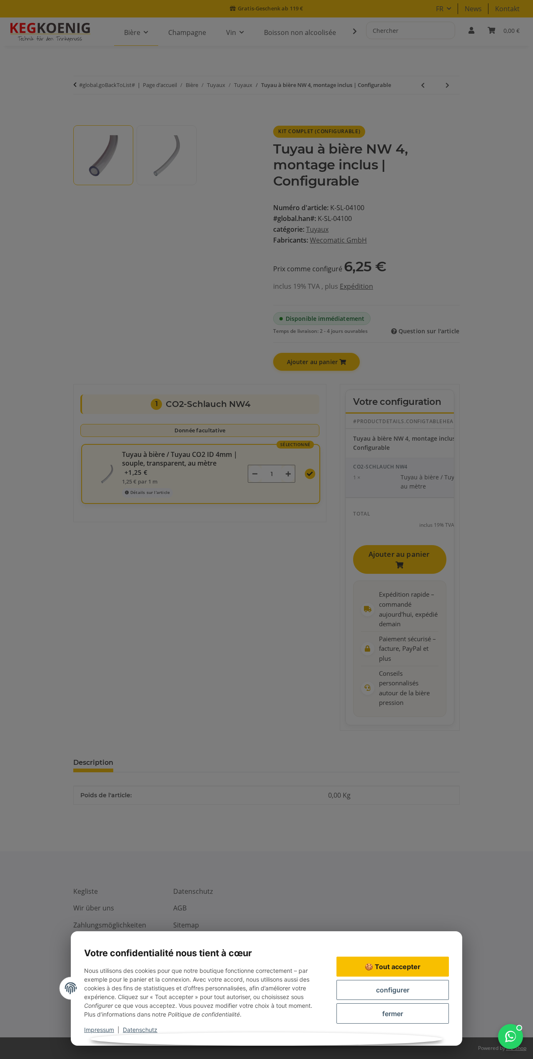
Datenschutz (140, 1029)
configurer (392, 990)
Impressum (99, 1029)
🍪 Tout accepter (393, 966)
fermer (392, 1013)
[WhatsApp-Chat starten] (510, 1036)
